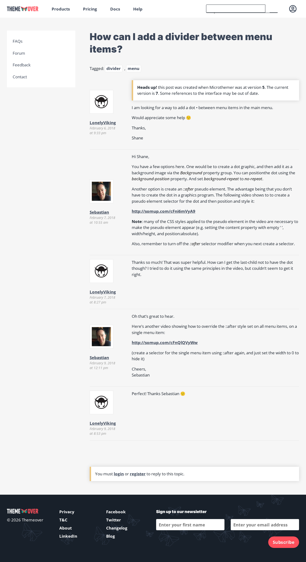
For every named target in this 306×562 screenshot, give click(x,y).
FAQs (17, 41)
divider (113, 68)
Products (61, 9)
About (65, 528)
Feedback (22, 65)
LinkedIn (68, 536)
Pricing (90, 9)
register (138, 474)
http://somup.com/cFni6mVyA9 (163, 211)
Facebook (116, 511)
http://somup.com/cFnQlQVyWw (165, 342)
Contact (20, 77)
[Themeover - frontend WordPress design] (26, 8)
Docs (115, 9)
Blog (110, 536)
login (119, 474)
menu (133, 68)
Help (137, 9)
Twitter (113, 520)
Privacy (66, 511)
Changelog (116, 528)
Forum (19, 53)
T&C (63, 520)
